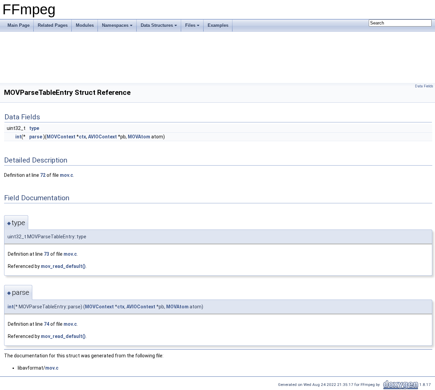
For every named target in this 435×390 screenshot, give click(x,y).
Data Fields (424, 86)
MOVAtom (139, 136)
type (34, 128)
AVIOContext (102, 136)
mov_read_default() (63, 266)
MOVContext (61, 136)
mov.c (66, 175)
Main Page (18, 25)
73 (46, 254)
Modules (85, 25)
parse (35, 136)
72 (43, 175)
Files (190, 25)
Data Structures (157, 25)
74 (46, 324)
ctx (82, 136)
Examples (218, 25)
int (18, 136)
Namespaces (115, 25)
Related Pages (53, 25)
